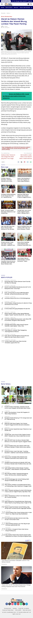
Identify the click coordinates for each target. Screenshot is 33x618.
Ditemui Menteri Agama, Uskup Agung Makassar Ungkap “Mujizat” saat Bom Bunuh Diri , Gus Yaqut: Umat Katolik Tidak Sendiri (18, 314)
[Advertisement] (16, 363)
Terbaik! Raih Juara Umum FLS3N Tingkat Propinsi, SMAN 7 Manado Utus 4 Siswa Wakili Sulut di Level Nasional (24, 212)
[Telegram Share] (27, 162)
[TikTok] (24, 604)
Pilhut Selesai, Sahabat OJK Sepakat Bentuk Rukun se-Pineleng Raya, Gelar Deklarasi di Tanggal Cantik (18, 485)
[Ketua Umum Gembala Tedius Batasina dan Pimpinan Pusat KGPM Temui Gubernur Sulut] (24, 237)
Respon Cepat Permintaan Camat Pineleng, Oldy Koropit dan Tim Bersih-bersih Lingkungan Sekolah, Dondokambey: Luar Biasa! (18, 507)
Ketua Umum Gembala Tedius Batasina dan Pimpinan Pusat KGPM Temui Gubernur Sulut (24, 244)
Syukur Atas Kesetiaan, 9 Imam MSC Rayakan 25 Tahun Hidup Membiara (23, 180)
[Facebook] (7, 604)
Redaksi (6, 26)
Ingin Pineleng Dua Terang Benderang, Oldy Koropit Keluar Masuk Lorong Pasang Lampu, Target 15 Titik (18, 502)
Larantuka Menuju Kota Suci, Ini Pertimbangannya (17, 298)
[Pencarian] (31, 4)
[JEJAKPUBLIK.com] (8, 4)
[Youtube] (18, 604)
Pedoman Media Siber (8, 610)
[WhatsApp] (21, 604)
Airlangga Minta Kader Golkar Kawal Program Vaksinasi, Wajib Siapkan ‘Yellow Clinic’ (16, 325)
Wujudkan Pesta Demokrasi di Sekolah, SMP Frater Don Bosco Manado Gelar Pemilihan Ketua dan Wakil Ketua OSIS (8, 262)
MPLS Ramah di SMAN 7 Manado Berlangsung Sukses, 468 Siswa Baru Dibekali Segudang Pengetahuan (16, 474)
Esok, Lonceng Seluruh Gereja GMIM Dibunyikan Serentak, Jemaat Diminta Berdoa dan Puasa (17, 293)
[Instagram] (12, 604)
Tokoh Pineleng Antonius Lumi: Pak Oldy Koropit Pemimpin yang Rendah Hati (17, 524)
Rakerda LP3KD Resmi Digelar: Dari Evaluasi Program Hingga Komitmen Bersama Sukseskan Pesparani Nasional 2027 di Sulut (24, 196)
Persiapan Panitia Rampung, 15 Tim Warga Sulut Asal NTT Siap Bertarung (8, 196)
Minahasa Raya (8, 16)
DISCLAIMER (18, 610)
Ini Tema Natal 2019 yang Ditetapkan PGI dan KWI (17, 308)
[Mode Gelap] (28, 4)
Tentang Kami (7, 608)
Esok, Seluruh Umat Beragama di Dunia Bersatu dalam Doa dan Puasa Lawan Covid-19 (17, 336)
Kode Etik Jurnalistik (23, 608)
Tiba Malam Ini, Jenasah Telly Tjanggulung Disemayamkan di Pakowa (16, 330)
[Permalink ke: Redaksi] (2, 27)
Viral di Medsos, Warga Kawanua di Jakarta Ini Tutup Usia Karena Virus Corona (18, 303)
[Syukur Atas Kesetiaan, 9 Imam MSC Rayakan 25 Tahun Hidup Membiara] (24, 173)
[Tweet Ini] (21, 162)
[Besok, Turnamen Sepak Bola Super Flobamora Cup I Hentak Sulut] (8, 205)
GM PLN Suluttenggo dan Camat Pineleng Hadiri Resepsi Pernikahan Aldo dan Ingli (17, 479)
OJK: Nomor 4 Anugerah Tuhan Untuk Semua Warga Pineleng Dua (16, 529)
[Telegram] (26, 604)
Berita (2, 16)
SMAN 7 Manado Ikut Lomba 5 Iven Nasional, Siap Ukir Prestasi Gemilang (17, 496)
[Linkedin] (15, 604)
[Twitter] (9, 604)
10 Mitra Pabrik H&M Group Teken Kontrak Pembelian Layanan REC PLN (15, 342)
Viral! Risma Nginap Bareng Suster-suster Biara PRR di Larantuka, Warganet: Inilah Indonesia (18, 319)
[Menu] (2, 4)
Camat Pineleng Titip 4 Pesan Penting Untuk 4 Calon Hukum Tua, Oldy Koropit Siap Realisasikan (19, 513)
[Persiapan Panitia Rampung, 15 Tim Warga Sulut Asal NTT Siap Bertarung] (8, 189)
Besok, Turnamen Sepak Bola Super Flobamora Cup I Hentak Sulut (8, 212)
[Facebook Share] (18, 162)
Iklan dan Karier (27, 610)
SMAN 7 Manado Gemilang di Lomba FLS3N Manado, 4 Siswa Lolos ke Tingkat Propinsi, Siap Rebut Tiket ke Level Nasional (18, 491)
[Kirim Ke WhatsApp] (31, 162)
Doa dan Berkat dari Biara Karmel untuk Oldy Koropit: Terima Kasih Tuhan (16, 518)
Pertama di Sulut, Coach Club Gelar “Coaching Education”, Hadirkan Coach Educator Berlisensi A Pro (8, 244)
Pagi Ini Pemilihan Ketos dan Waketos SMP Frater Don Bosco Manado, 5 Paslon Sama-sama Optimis (24, 228)
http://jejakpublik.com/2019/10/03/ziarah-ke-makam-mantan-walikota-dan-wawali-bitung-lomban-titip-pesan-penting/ (16, 148)
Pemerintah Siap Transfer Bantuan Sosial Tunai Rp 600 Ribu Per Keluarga (17, 282)
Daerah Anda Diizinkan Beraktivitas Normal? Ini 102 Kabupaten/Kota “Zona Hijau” (18, 287)
